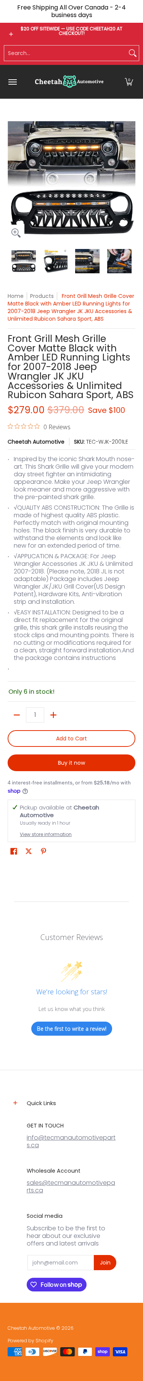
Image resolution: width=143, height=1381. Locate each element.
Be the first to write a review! (71, 1028)
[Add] (53, 715)
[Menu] (12, 82)
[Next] (130, 178)
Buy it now (71, 763)
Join (105, 1262)
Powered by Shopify (30, 1340)
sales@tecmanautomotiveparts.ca (71, 1186)
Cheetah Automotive (36, 442)
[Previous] (13, 178)
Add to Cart (71, 738)
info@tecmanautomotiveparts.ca (71, 1141)
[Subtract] (17, 715)
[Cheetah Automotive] (70, 82)
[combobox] (65, 53)
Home (16, 296)
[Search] (133, 53)
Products (42, 296)
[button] (128, 82)
